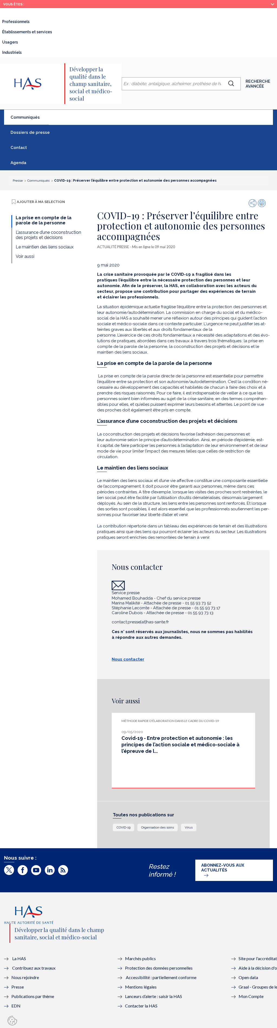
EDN (16, 1005)
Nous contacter (128, 659)
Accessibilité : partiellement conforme (161, 977)
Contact (19, 147)
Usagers (10, 42)
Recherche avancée (258, 84)
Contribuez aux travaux (33, 967)
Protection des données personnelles (159, 967)
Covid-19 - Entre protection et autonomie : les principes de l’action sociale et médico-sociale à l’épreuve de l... (180, 744)
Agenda (18, 162)
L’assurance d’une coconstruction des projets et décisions (48, 235)
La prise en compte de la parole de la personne (43, 220)
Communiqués (30, 119)
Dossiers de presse (30, 132)
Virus (189, 827)
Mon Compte (251, 996)
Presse (17, 986)
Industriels (12, 52)
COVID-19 (123, 827)
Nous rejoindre (25, 977)
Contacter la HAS (141, 1005)
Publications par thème (32, 996)
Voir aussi (25, 256)
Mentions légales (141, 986)
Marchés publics (141, 958)
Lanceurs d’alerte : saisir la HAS (153, 996)
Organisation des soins (157, 827)
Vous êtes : (13, 4)
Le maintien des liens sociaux (45, 246)
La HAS (19, 958)
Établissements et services (27, 32)
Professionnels (15, 21)
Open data (248, 977)
